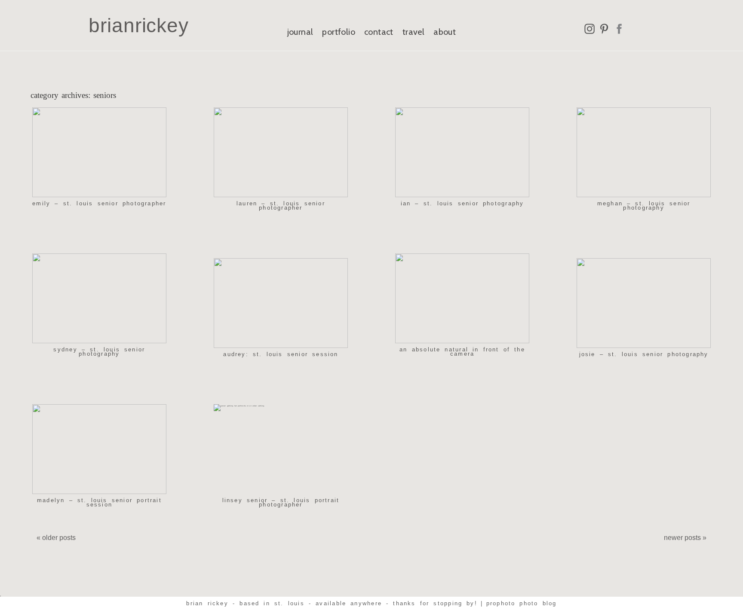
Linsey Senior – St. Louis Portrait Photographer (281, 502)
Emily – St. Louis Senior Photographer (99, 203)
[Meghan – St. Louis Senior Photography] (644, 152)
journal (300, 32)
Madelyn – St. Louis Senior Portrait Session (99, 502)
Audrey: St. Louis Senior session (280, 354)
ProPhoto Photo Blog (521, 603)
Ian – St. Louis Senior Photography (462, 203)
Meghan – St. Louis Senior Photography (644, 205)
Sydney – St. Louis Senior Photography (99, 351)
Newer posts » (685, 537)
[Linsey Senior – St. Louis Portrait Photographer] (281, 449)
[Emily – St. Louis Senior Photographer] (99, 152)
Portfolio (338, 32)
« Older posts (56, 537)
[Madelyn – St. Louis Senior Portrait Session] (99, 449)
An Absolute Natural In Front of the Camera (462, 351)
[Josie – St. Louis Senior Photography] (644, 303)
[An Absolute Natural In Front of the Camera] (462, 298)
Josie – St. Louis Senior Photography (644, 354)
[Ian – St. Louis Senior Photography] (462, 152)
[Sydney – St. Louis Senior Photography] (99, 298)
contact (378, 32)
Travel (413, 32)
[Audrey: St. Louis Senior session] (281, 303)
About (444, 32)
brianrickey (139, 25)
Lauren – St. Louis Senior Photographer (280, 205)
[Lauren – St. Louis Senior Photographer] (281, 152)
